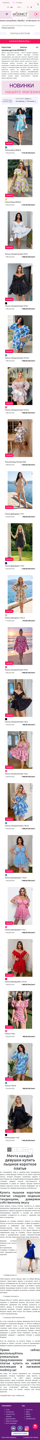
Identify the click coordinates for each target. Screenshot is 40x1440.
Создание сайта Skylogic (30, 1437)
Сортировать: (20, 98)
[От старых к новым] (25, 102)
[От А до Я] (35, 101)
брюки (28, 1414)
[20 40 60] (10, 102)
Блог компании (11, 1423)
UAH (18, 7)
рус (8, 7)
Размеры (6, 3)
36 (25, 1150)
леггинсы (29, 1409)
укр (11, 7)
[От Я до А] (35, 102)
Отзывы (19, 3)
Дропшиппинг (11, 1419)
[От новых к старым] (25, 101)
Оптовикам (10, 1412)
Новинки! (9, 143)
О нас (8, 1409)
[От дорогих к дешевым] (30, 99)
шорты (28, 1416)
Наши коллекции (12, 1421)
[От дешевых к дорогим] (30, 98)
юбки (28, 1412)
